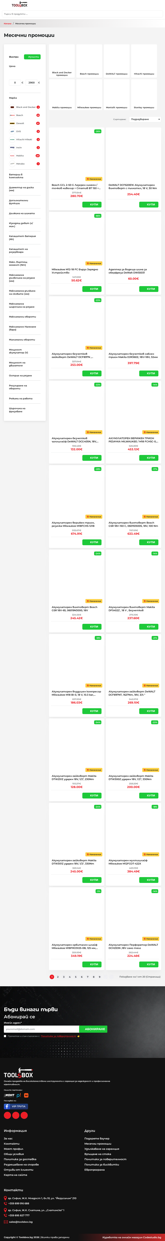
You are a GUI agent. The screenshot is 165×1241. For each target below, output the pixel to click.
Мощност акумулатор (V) (18, 351)
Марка (13, 97)
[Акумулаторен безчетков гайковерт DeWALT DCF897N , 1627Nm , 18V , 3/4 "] (76, 324)
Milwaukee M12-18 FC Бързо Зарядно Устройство (75, 271)
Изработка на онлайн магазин (122, 1237)
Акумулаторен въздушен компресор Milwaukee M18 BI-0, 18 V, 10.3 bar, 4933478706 (76, 693)
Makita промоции (62, 107)
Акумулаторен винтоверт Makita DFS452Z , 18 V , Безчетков (132, 609)
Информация (15, 1131)
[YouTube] (24, 1115)
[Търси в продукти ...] (159, 14)
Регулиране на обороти (18, 387)
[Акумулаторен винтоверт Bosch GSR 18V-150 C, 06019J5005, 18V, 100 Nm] (133, 493)
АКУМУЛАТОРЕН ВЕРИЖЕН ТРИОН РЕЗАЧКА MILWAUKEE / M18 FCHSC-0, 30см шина (132, 440)
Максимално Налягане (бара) (22, 328)
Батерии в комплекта (16, 176)
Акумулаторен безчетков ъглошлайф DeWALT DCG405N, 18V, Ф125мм (74, 440)
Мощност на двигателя (17, 364)
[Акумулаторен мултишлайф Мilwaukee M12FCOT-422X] (133, 830)
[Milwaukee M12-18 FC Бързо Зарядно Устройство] (76, 239)
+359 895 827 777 (18, 1215)
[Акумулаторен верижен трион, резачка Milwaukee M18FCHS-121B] (76, 493)
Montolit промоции (116, 107)
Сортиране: (119, 119)
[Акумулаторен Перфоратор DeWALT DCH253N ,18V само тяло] (133, 915)
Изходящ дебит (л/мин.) (21, 225)
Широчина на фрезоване (17, 410)
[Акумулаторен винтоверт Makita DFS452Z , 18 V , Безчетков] (133, 577)
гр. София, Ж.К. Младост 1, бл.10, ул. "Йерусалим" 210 (42, 1198)
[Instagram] (15, 1115)
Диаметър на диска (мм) (21, 189)
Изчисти (33, 56)
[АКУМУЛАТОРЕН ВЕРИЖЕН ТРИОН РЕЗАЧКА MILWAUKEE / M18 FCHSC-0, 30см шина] (133, 408)
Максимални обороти (22, 316)
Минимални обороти (22, 339)
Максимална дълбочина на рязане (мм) (22, 277)
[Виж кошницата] (158, 5)
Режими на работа (20, 398)
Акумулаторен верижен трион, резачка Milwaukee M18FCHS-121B (73, 524)
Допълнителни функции (18, 202)
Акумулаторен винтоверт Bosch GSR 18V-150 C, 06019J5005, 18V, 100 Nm (133, 524)
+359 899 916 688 (18, 1203)
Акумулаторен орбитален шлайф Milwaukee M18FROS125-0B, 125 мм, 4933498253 (74, 946)
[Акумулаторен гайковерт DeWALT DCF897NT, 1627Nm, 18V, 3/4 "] (133, 661)
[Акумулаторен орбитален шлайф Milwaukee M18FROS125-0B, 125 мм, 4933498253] (76, 915)
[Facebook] (7, 1115)
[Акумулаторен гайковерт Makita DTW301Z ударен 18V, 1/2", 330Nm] (76, 830)
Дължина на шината (22, 213)
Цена (12, 66)
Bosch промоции (89, 73)
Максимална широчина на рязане (21, 305)
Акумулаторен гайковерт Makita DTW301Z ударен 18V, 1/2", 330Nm (74, 862)
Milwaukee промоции (89, 107)
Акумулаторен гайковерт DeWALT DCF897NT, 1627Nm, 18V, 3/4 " (132, 693)
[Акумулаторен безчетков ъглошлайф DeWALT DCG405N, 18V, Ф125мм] (76, 408)
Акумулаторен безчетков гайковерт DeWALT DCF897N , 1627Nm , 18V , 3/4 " (71, 355)
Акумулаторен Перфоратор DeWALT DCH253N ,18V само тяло (133, 946)
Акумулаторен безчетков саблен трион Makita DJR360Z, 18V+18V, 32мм (133, 355)
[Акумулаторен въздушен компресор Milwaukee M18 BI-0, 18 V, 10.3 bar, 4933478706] (76, 661)
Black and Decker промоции (62, 74)
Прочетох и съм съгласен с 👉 (43, 1036)
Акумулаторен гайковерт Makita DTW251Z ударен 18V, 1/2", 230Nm (74, 777)
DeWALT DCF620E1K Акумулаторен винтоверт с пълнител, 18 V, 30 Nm (133, 186)
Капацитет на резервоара (18, 250)
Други (89, 1131)
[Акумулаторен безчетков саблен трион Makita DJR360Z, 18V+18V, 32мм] (133, 324)
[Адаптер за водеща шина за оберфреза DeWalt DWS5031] (133, 239)
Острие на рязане (20, 375)
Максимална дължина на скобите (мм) (22, 292)
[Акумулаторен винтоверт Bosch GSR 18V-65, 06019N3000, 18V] (76, 577)
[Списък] (57, 119)
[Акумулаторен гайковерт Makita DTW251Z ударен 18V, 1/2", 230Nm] (76, 746)
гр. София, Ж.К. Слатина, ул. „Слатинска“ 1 (36, 1210)
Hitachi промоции (144, 73)
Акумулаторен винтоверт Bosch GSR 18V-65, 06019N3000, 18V (74, 609)
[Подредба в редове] (51, 119)
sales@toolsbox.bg (21, 1221)
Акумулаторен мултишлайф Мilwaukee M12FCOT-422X (128, 862)
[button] (92, 205)
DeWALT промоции (116, 73)
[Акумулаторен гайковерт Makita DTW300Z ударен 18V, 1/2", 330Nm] (133, 746)
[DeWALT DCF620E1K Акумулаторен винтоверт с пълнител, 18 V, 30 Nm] (133, 155)
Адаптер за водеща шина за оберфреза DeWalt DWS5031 (128, 271)
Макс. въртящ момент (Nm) (18, 263)
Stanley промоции (144, 107)
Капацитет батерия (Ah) (22, 238)
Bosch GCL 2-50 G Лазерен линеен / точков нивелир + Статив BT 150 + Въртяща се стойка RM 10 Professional (75, 186)
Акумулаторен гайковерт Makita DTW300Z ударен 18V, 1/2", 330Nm (131, 777)
